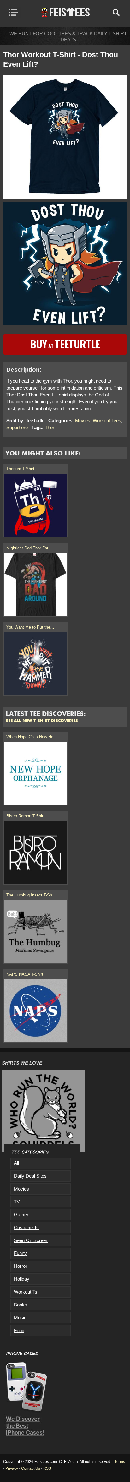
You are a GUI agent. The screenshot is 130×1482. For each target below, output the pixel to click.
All (16, 1163)
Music (20, 1317)
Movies (82, 420)
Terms (120, 1461)
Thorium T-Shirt (20, 468)
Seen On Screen (31, 1240)
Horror (20, 1266)
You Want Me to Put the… (30, 627)
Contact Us (30, 1468)
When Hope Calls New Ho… (31, 736)
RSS (47, 1468)
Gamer (21, 1214)
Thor (49, 427)
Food (19, 1330)
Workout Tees (107, 420)
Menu (15, 12)
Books (20, 1304)
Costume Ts (26, 1227)
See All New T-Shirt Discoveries (42, 721)
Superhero (17, 427)
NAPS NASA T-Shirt (24, 974)
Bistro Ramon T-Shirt (25, 816)
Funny (20, 1253)
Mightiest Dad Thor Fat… (29, 548)
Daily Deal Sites (30, 1176)
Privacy (11, 1468)
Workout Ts (25, 1291)
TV (17, 1201)
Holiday (21, 1279)
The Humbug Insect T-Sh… (31, 895)
